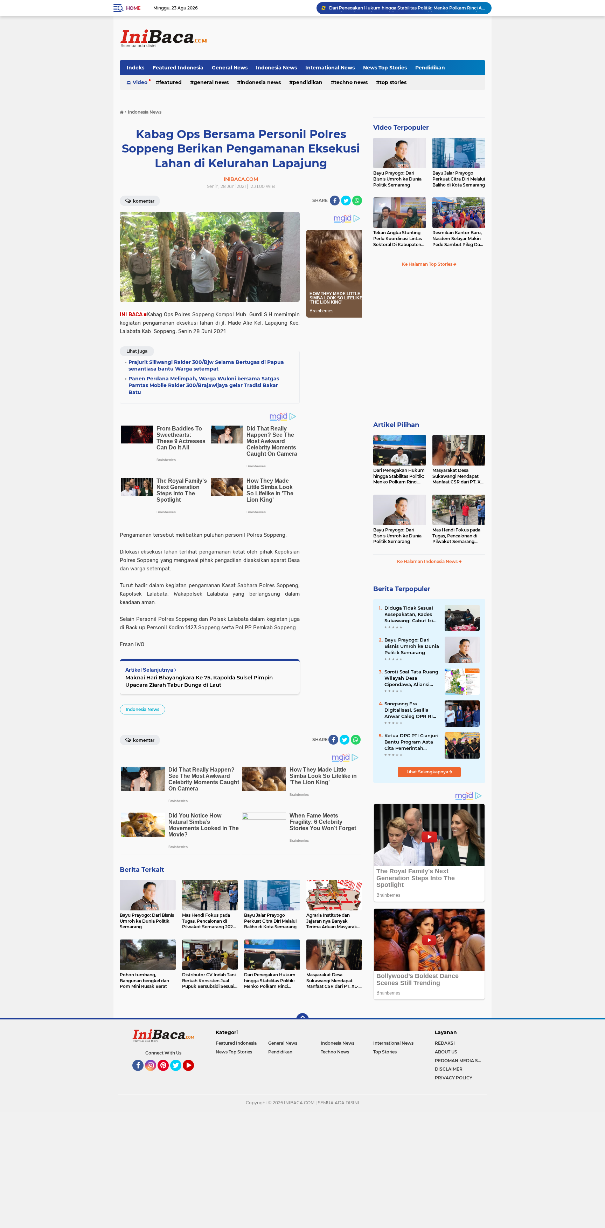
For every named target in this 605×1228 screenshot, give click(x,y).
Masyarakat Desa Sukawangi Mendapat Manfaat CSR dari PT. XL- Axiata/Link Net (458, 476)
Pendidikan (430, 68)
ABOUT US (446, 1051)
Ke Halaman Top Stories (427, 264)
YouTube (193, 1074)
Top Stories (393, 82)
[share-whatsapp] (357, 200)
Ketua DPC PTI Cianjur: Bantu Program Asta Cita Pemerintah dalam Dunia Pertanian (411, 742)
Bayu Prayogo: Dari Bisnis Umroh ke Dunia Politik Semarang (397, 179)
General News (230, 68)
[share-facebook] (335, 200)
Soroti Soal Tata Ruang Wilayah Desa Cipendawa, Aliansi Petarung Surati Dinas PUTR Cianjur (411, 678)
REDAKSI (445, 1043)
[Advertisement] (357, 38)
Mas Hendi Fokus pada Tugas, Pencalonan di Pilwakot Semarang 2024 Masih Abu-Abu (456, 536)
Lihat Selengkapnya (427, 771)
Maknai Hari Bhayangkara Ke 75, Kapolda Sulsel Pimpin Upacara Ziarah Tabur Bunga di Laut (199, 681)
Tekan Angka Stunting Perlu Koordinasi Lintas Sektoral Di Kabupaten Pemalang (397, 238)
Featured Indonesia (178, 68)
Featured (170, 82)
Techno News (351, 82)
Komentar (143, 201)
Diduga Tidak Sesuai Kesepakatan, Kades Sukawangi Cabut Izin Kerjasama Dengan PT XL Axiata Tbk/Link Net (411, 614)
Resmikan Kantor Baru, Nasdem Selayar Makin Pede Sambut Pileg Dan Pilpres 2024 (457, 238)
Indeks (135, 68)
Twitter (179, 1074)
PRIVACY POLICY (453, 1077)
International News (330, 68)
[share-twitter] (346, 200)
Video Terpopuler (401, 127)
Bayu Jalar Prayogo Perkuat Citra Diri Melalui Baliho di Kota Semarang (458, 179)
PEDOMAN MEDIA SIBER (460, 1060)
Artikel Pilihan (396, 425)
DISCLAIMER (449, 1069)
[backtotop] (302, 1019)
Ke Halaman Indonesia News (428, 561)
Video (140, 82)
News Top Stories (385, 68)
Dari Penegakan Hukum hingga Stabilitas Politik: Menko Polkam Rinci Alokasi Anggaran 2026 (399, 476)
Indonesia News (276, 68)
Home (133, 8)
